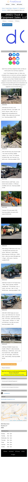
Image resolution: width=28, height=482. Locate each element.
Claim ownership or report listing (9, 364)
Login (13, 454)
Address (4, 21)
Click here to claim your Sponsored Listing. (14, 374)
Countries (20, 4)
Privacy (18, 451)
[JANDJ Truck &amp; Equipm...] (14, 413)
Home (8, 4)
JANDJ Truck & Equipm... (14, 415)
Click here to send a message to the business (10, 387)
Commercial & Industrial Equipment (9, 381)
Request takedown (6, 367)
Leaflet (11, 420)
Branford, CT (16, 8)
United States (9, 8)
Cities (13, 4)
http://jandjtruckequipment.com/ (8, 399)
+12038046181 (6, 393)
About (5, 451)
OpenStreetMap (19, 420)
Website (17, 21)
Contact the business (8, 24)
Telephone (11, 21)
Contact (11, 451)
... (21, 86)
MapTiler (14, 420)
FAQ (23, 451)
